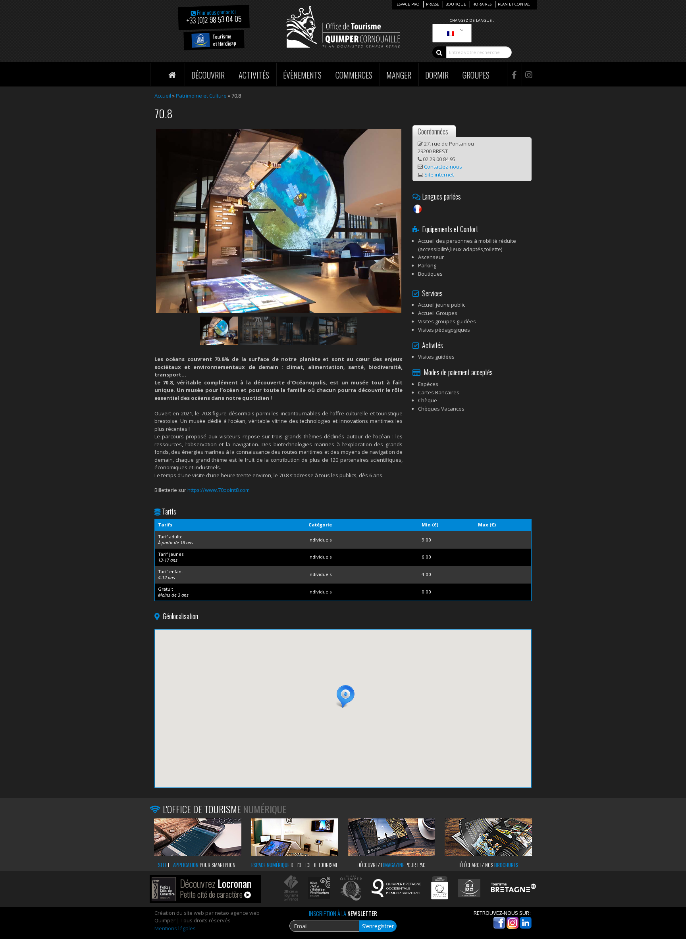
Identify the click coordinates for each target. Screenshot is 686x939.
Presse (432, 4)
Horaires (481, 4)
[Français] (450, 33)
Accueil (162, 95)
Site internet (439, 174)
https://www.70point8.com (218, 490)
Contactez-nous (443, 166)
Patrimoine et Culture (201, 95)
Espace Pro (408, 4)
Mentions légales (175, 928)
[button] (343, 697)
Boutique (455, 4)
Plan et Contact (515, 4)
